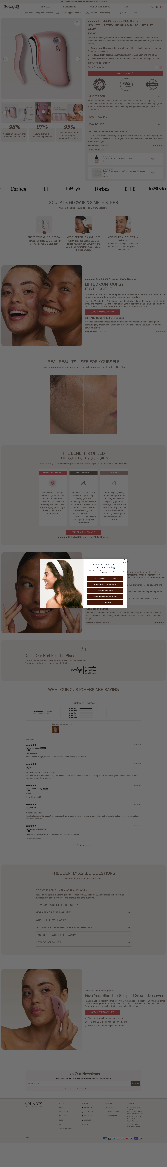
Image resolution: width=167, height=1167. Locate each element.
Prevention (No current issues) (105, 578)
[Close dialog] (124, 561)
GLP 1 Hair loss (105, 602)
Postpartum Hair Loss (105, 590)
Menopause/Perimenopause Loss (105, 596)
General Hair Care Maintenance (105, 584)
